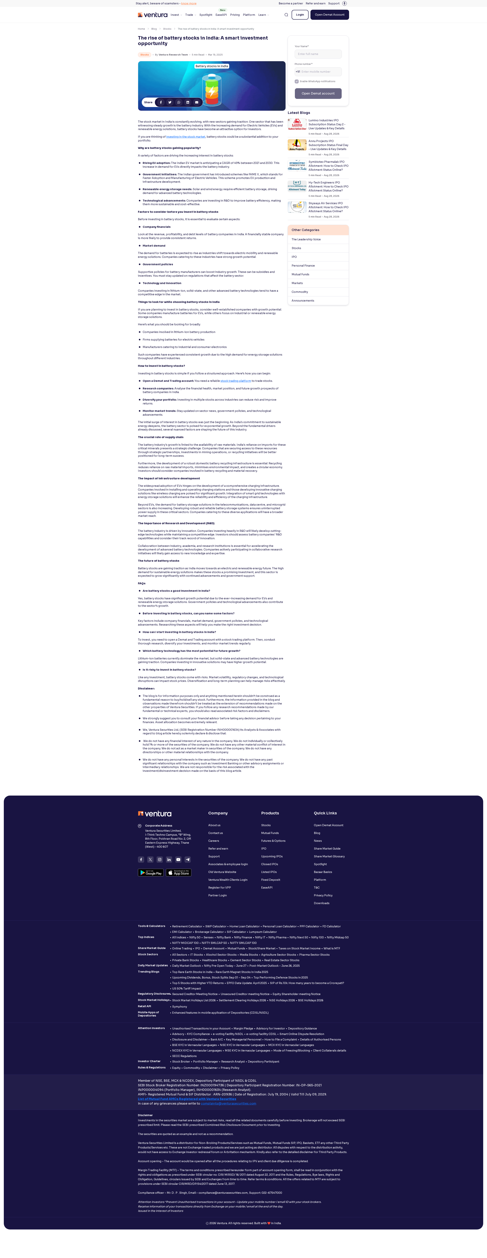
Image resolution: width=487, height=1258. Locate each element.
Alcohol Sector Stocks (221, 954)
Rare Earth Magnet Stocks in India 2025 (242, 972)
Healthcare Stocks (214, 960)
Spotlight (205, 15)
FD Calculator (331, 926)
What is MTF (332, 948)
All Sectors (179, 954)
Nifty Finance (243, 937)
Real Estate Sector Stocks (281, 960)
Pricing (235, 15)
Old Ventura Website (222, 872)
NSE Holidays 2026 (282, 1000)
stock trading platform (235, 381)
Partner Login (217, 895)
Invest (175, 15)
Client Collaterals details (329, 1050)
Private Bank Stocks (185, 960)
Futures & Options (273, 841)
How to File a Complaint (280, 1039)
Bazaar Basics (323, 872)
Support (334, 3)
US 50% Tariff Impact (186, 988)
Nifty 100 (317, 937)
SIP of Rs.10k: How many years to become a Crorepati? (307, 983)
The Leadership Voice (306, 239)
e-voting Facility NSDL (228, 1034)
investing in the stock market (185, 136)
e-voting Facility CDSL (261, 1034)
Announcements (303, 300)
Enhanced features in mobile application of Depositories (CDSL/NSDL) (220, 1012)
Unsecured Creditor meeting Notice (245, 994)
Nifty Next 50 (299, 937)
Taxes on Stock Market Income (300, 948)
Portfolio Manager (205, 1061)
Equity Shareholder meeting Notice (297, 994)
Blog (154, 28)
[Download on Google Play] (151, 872)
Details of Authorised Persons (320, 1039)
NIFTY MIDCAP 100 (185, 943)
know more (189, 3)
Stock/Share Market (261, 948)
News (318, 841)
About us (214, 825)
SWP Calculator (215, 926)
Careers (213, 841)
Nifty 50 (195, 937)
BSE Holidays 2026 (310, 1000)
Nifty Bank (224, 937)
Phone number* (304, 64)
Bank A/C (217, 1039)
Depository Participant (263, 1061)
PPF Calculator (309, 926)
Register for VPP (219, 887)
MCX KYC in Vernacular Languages (291, 1045)
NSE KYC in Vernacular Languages (242, 1045)
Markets (297, 283)
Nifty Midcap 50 (338, 937)
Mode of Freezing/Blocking (291, 1050)
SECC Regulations (184, 1056)
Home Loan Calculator (244, 926)
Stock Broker (181, 1061)
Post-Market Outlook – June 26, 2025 (274, 965)
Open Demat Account (330, 14)
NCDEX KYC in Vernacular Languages (197, 1050)
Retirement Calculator (187, 926)
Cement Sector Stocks (245, 960)
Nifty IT (260, 937)
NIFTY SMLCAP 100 (243, 943)
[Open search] (286, 14)
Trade (189, 15)
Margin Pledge (243, 1028)
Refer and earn (315, 3)
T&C (317, 887)
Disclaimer (210, 1068)
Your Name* (302, 46)
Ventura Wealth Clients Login (227, 880)
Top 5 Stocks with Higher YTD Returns (198, 983)
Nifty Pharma (277, 937)
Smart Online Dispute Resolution (301, 1034)
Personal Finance (303, 265)
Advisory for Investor (270, 1028)
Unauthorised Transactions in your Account (201, 1028)
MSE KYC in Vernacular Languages (247, 1050)
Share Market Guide (327, 848)
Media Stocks (249, 954)
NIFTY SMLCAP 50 (214, 943)
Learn (262, 15)
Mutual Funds (300, 274)
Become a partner (291, 3)
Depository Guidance (302, 1028)
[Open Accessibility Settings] (344, 3)
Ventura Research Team (173, 54)
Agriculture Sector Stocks (278, 954)
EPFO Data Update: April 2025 (247, 983)
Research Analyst (233, 1061)
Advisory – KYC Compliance (191, 1034)
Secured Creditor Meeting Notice (195, 994)
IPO (294, 257)
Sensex (209, 937)
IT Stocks (196, 954)
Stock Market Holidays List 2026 (194, 1000)
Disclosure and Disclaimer (190, 1039)
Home (141, 28)
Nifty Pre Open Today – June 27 (225, 965)
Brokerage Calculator (209, 932)
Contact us (215, 833)
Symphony (179, 1006)
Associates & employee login (228, 864)
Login (300, 14)
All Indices (179, 937)
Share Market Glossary (329, 856)
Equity (176, 1068)
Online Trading (182, 948)
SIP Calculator (236, 932)
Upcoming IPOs (272, 856)
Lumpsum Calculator (263, 932)
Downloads (321, 903)
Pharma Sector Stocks (314, 954)
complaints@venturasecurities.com (228, 1104)
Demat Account (213, 948)
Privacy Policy (323, 895)
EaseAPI (221, 15)
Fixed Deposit (270, 880)
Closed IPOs (269, 864)
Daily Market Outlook (186, 965)
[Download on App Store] (179, 872)
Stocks (167, 28)
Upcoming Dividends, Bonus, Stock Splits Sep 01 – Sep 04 (211, 977)
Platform (249, 15)
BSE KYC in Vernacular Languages (194, 1045)
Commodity (300, 292)
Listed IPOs (269, 872)
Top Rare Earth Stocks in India (192, 972)
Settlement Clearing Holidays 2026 (242, 1000)
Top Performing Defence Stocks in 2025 (281, 977)
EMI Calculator (182, 932)
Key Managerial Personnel (243, 1039)
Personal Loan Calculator (280, 926)
